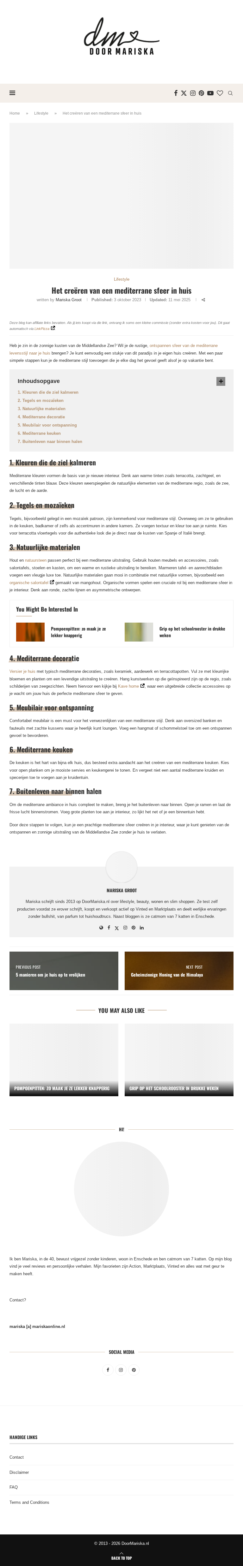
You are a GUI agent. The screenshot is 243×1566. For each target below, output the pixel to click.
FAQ (13, 1487)
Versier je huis (22, 671)
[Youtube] (210, 93)
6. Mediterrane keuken (39, 433)
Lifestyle (41, 113)
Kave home (128, 686)
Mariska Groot (69, 299)
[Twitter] (184, 93)
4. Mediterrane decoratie (41, 417)
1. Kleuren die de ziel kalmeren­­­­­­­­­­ (48, 392)
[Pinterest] (201, 93)
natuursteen (36, 560)
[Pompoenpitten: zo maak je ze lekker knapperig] (30, 632)
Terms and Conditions (29, 1502)
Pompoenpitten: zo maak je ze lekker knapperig (78, 631)
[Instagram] (193, 93)
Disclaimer (19, 1472)
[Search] (230, 93)
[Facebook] (176, 93)
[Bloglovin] (220, 93)
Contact (16, 1457)
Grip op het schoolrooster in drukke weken (192, 631)
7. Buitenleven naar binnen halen (50, 441)
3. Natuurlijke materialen (41, 408)
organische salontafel (28, 582)
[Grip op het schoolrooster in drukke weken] (139, 632)
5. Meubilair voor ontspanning (47, 425)
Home (14, 113)
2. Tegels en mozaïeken (41, 400)
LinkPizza (41, 329)
